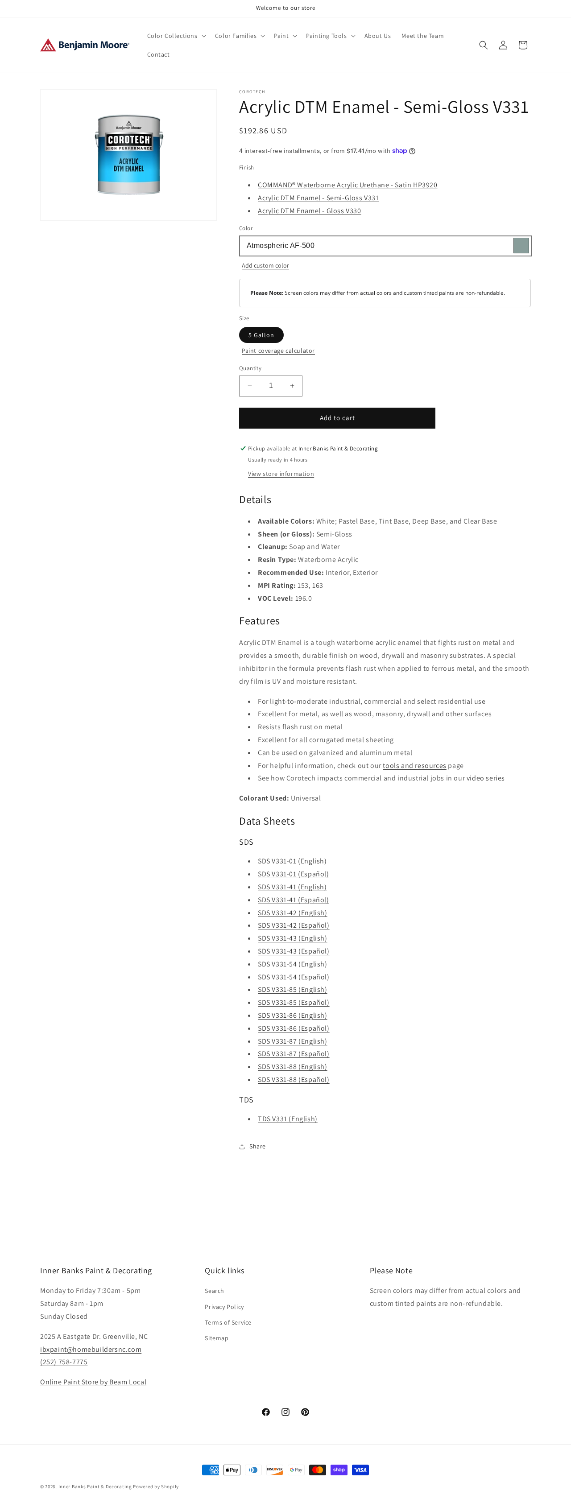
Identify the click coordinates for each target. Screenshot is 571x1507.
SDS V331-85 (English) (292, 989)
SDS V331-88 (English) (292, 1066)
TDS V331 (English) (288, 1118)
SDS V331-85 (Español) (294, 1002)
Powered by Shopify (156, 1486)
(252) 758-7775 (63, 1362)
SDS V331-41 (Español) (293, 899)
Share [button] (257, 1146)
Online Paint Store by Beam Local (93, 1382)
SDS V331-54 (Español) (294, 977)
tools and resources (414, 765)
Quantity (250, 368)
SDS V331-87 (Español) (294, 1053)
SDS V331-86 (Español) (294, 1028)
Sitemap (216, 1338)
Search (214, 1291)
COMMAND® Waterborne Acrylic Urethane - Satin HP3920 (348, 185)
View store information (281, 474)
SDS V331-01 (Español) (293, 874)
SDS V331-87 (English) (292, 1041)
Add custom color (265, 265)
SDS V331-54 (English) (292, 964)
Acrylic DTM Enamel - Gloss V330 (309, 210)
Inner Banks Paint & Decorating (95, 1486)
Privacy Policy (224, 1307)
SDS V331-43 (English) (292, 938)
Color (245, 228)
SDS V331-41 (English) (292, 887)
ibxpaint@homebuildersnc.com (90, 1349)
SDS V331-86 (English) (292, 1015)
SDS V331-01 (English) (292, 861)
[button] (176, 35)
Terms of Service (228, 1322)
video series (486, 778)
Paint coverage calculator (278, 351)
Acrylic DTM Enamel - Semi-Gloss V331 (318, 197)
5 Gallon (261, 335)
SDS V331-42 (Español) (294, 925)
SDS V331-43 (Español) (294, 951)
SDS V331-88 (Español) (294, 1079)
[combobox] (385, 245)
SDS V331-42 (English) (292, 912)
